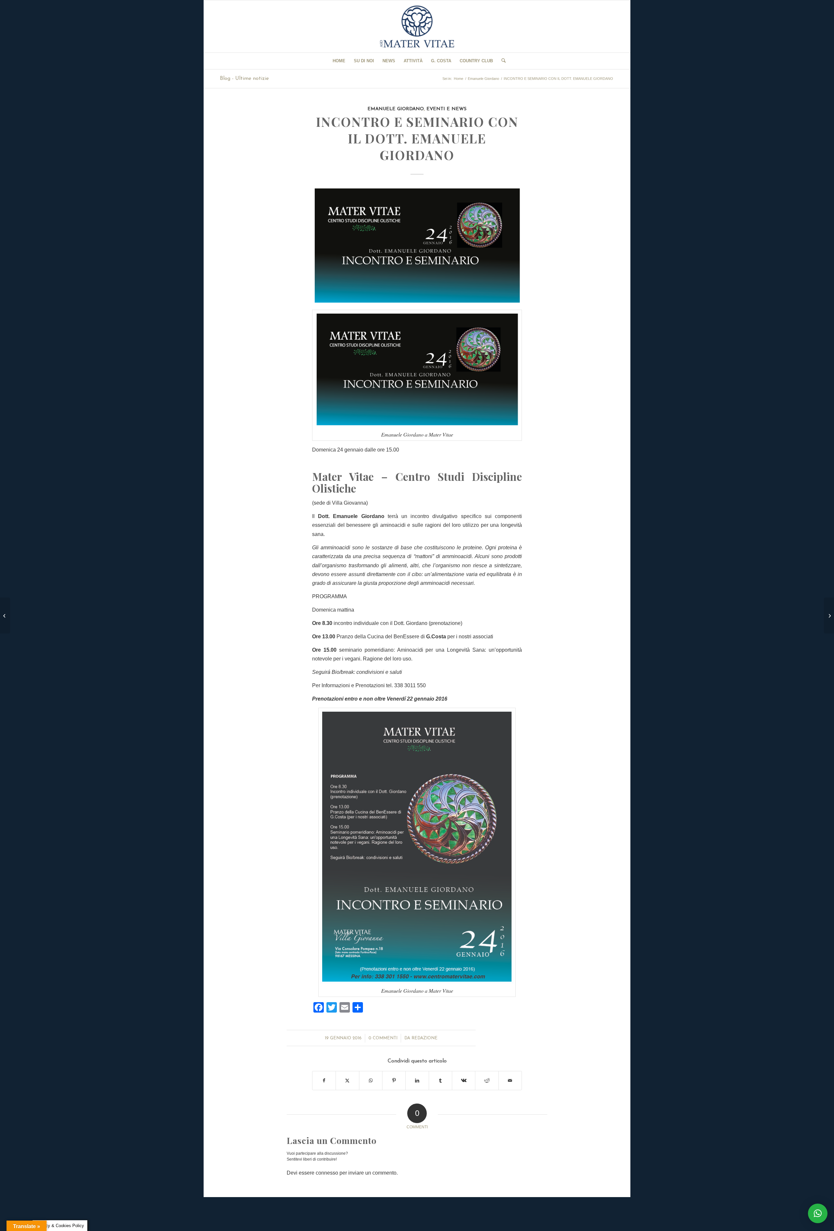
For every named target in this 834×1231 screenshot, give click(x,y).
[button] (817, 1213)
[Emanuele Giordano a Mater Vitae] (417, 245)
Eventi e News (446, 109)
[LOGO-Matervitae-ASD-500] (417, 26)
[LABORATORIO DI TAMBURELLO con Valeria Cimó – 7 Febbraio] (829, 615)
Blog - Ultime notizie (244, 78)
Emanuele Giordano (395, 109)
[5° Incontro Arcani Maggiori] (5, 615)
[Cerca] (501, 61)
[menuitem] (339, 61)
